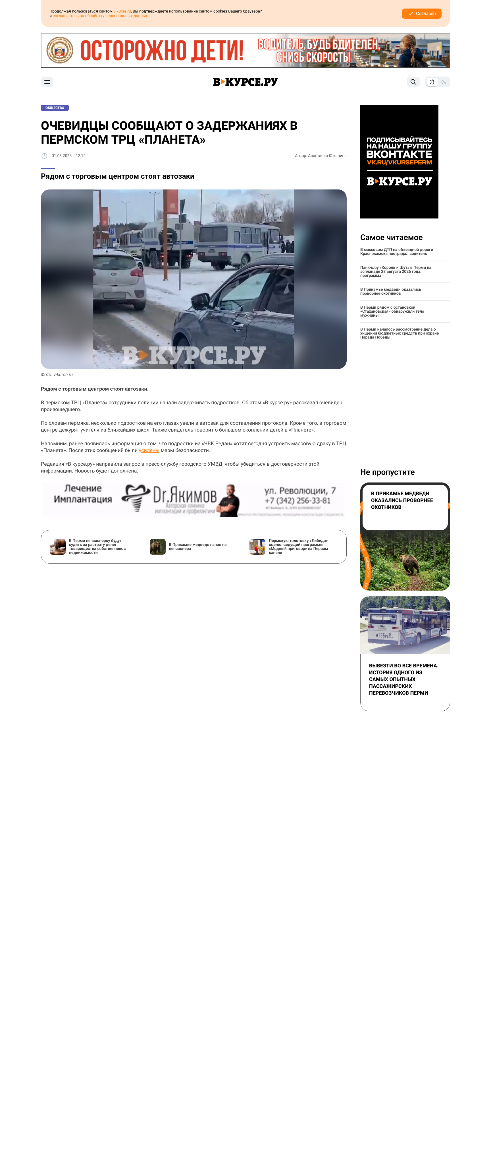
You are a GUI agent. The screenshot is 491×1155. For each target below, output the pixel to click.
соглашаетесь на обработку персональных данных (100, 16)
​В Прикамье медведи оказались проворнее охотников (390, 292)
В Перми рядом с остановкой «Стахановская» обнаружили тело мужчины (392, 311)
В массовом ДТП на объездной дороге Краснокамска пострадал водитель (396, 252)
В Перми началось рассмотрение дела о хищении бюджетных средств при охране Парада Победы (399, 333)
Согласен (426, 13)
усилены (149, 450)
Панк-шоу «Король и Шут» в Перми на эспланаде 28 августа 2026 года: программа (395, 272)
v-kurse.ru (122, 11)
